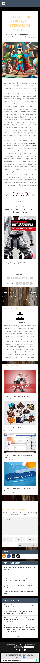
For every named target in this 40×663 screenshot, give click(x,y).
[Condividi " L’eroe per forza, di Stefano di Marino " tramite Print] (32, 278)
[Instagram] (18, 556)
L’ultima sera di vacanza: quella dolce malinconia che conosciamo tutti (16, 579)
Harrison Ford (30, 146)
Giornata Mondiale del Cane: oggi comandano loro (19, 592)
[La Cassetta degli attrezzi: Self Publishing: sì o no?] (20, 474)
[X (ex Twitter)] (13, 556)
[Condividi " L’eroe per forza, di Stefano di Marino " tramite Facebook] (8, 278)
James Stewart (30, 143)
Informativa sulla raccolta (11, 661)
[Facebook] (9, 556)
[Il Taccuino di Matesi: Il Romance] (20, 413)
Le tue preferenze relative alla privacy (19, 656)
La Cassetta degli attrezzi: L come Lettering (18, 396)
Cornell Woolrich (19, 112)
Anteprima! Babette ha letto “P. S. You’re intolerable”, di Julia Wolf (20, 612)
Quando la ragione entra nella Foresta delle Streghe (19, 586)
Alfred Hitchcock (30, 88)
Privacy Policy (19, 647)
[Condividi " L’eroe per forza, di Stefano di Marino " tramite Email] (28, 278)
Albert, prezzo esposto (21, 636)
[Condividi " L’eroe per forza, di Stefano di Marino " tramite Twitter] (12, 278)
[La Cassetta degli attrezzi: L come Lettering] (20, 381)
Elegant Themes (19, 645)
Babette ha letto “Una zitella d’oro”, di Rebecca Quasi (19, 620)
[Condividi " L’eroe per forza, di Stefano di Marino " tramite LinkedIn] (24, 278)
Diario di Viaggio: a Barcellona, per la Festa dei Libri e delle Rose (19, 630)
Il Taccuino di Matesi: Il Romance (15, 427)
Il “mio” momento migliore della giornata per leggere (19, 568)
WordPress (9, 647)
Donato (6, 605)
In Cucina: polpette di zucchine (14, 574)
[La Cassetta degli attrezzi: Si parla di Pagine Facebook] (20, 443)
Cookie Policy (29, 647)
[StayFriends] (4, 556)
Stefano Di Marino (19, 34)
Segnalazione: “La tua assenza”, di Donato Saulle (19, 605)
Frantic (27, 151)
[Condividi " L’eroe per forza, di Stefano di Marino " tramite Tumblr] (16, 278)
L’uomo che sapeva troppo (13, 151)
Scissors (7, 114)
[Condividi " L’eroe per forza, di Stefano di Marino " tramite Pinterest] (20, 278)
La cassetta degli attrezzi (14, 37)
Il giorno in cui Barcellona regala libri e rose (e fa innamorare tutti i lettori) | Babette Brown (19, 627)
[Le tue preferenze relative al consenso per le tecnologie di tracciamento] (36, 659)
